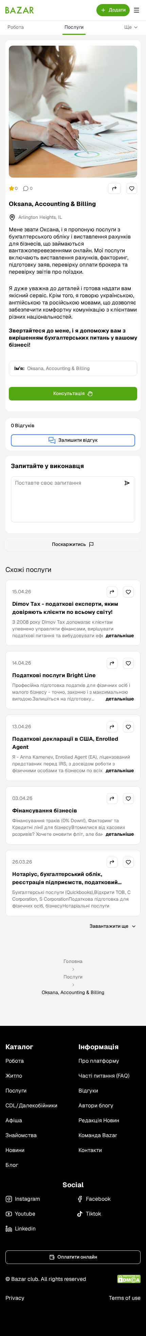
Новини (14, 1150)
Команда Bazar (97, 1135)
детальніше (120, 635)
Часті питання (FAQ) (103, 1075)
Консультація (69, 393)
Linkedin (25, 1228)
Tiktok (93, 1213)
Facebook (98, 1198)
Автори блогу (95, 1105)
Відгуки (88, 1090)
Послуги (74, 27)
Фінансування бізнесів (44, 810)
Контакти (90, 1150)
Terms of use (125, 1298)
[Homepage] (19, 10)
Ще (128, 27)
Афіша (13, 1120)
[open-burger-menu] (136, 10)
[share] (114, 188)
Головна (73, 961)
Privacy (14, 1298)
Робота (15, 27)
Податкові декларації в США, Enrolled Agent (65, 743)
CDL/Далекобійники (31, 1105)
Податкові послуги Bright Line (54, 675)
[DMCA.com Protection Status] (129, 1279)
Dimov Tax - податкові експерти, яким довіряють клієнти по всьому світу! (65, 608)
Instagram (27, 1198)
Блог (11, 1165)
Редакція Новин (98, 1120)
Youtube (25, 1213)
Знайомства (21, 1135)
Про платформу (98, 1060)
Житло (13, 1075)
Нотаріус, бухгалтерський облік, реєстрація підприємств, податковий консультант (65, 882)
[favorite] (131, 188)
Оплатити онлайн (77, 1257)
